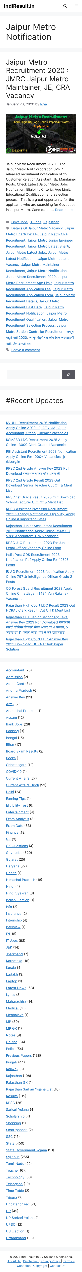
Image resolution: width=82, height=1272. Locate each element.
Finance (12, 832)
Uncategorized (17, 1204)
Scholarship (15, 1116)
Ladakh (12, 974)
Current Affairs (17, 778)
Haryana (13, 866)
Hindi (10, 886)
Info (9, 907)
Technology (15, 1177)
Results (12, 1096)
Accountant (15, 670)
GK (8, 839)
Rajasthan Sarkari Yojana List (29, 1089)
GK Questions (17, 846)
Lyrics (10, 995)
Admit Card (15, 684)
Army (10, 704)
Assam (11, 718)
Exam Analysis (17, 819)
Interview (13, 927)
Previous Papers (19, 1055)
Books (11, 758)
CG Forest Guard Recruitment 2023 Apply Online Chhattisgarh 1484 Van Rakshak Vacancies (39, 593)
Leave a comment (25, 350)
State (10, 1143)
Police (11, 1049)
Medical (12, 1008)
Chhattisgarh (16, 765)
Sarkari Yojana (17, 1110)
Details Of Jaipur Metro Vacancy (36, 228)
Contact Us (57, 1266)
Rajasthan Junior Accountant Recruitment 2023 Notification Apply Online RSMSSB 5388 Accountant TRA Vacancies (39, 531)
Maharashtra (16, 1001)
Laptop (11, 981)
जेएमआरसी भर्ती (22, 344)
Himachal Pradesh (20, 880)
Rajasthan (51, 222)
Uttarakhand (16, 1238)
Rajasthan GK (17, 1083)
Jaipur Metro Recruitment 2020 (31, 277)
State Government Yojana (26, 1150)
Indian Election (17, 900)
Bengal (11, 738)
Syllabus (13, 1157)
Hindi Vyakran (17, 893)
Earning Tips (16, 799)
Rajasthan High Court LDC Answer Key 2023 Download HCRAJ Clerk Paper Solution (37, 644)
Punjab (11, 1062)
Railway (12, 1069)
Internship (14, 920)
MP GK (11, 1028)
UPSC (10, 1224)
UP (8, 1211)
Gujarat (12, 859)
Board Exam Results (22, 751)
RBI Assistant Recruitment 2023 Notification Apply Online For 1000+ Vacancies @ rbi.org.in (41, 457)
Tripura (11, 1197)
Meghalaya (14, 1015)
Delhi (10, 792)
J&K (9, 947)
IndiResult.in (19, 6)
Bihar (10, 745)
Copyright (40, 1266)
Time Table (15, 1191)
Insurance (13, 914)
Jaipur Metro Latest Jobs (26, 252)
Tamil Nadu (15, 1164)
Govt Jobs (19, 222)
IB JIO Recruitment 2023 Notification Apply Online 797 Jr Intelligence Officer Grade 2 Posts (40, 577)
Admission (14, 677)
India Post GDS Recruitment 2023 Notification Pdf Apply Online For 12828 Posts (37, 560)
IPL (8, 934)
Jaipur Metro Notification (47, 271)
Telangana (14, 1184)
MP (8, 1022)
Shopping (13, 1123)
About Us (14, 1261)
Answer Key (15, 697)
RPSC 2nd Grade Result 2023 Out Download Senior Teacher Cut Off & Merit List (39, 485)
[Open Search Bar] (65, 6)
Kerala (11, 968)
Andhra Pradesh (19, 690)
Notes (11, 1035)
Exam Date (14, 826)
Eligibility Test (17, 805)
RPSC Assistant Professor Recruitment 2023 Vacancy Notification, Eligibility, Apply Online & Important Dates (40, 514)
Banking (12, 731)
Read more (64, 210)
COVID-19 (14, 772)
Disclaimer (31, 1261)
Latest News (16, 988)
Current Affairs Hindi (22, 785)
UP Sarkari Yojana (20, 1218)
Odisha (11, 1042)
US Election (15, 1231)
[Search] (68, 374)
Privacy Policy (51, 1261)
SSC (9, 1137)
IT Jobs (35, 222)
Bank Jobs (14, 724)
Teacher (12, 1170)
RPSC (10, 1103)
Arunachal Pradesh (21, 711)
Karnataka (14, 961)
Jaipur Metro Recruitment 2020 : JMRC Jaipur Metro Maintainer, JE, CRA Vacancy (38, 79)
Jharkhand (14, 954)
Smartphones (16, 1130)
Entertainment (17, 812)
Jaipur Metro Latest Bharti (48, 246)
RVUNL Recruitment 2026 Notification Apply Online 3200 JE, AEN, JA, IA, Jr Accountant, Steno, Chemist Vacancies (37, 428)
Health (11, 873)
